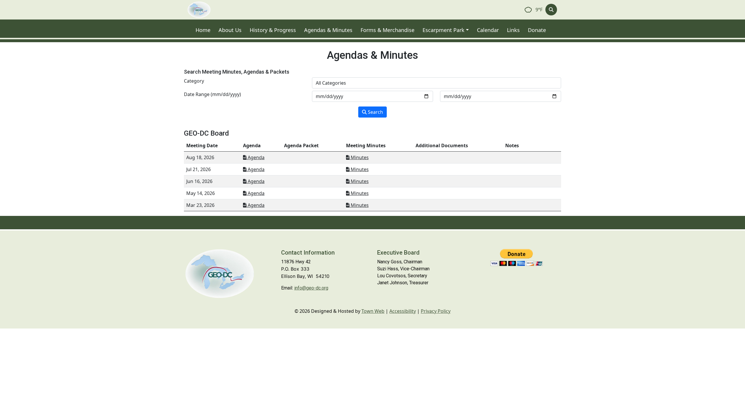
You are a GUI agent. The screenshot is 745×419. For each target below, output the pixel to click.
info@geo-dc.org (311, 288)
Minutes (359, 157)
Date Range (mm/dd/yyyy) (212, 94)
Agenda (255, 157)
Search (375, 112)
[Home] (199, 9)
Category (194, 81)
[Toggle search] (551, 9)
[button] (447, 30)
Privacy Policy (435, 311)
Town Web (372, 311)
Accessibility (402, 311)
